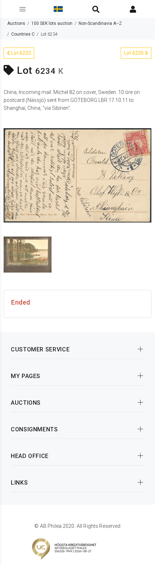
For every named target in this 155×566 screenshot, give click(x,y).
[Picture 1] (77, 175)
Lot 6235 (134, 53)
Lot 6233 (20, 53)
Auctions (16, 23)
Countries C (23, 34)
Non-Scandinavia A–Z (100, 23)
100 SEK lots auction (51, 23)
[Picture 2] (28, 254)
